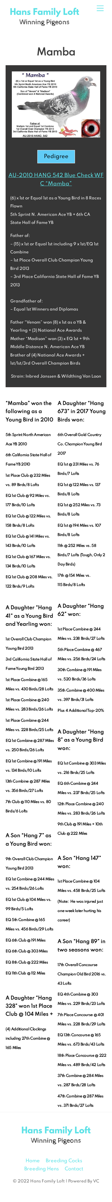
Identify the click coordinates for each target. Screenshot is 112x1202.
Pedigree (56, 156)
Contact (74, 1169)
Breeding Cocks (64, 1161)
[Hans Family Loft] (44, 26)
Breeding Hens (41, 1169)
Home (33, 1161)
